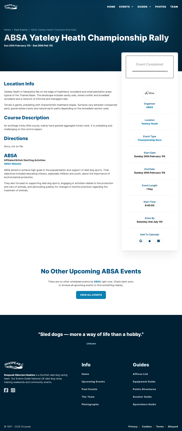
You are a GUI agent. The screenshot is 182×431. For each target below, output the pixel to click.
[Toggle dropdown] (132, 6)
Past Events (20, 29)
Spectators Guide (144, 404)
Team (174, 6)
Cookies (147, 426)
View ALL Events (91, 294)
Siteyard (173, 426)
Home (111, 6)
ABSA (149, 107)
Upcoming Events (93, 381)
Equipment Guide (144, 381)
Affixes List (140, 374)
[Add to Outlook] (158, 241)
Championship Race (150, 140)
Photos (160, 6)
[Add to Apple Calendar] (149, 241)
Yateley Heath (149, 123)
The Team (88, 396)
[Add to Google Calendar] (141, 241)
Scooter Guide (142, 396)
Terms (160, 426)
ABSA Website (12, 163)
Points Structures (144, 389)
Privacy (133, 426)
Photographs (90, 404)
